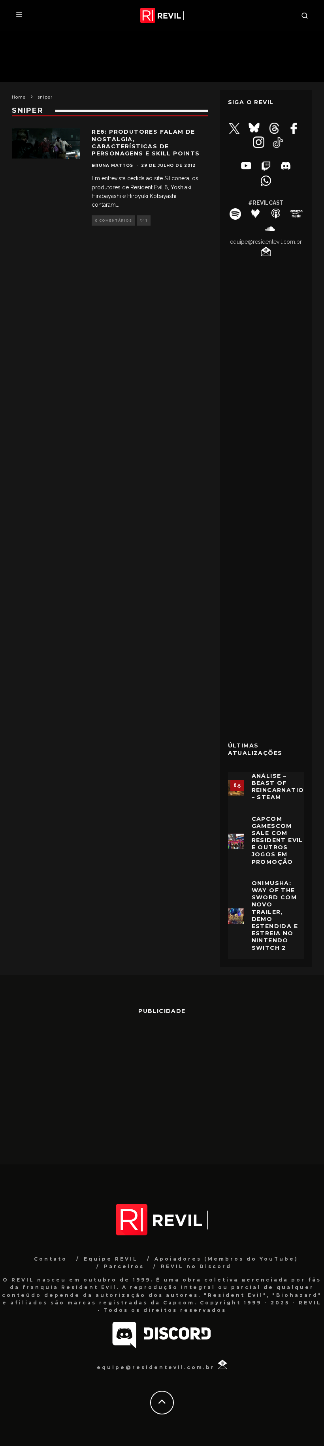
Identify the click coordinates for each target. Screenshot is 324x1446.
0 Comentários (113, 220)
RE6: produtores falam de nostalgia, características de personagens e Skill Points (146, 142)
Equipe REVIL (111, 1259)
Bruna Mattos (112, 165)
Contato (50, 1259)
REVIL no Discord (196, 1266)
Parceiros (124, 1266)
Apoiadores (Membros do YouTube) (226, 1259)
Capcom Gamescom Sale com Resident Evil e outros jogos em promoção (277, 840)
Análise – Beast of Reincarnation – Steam (280, 786)
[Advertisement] (266, 607)
